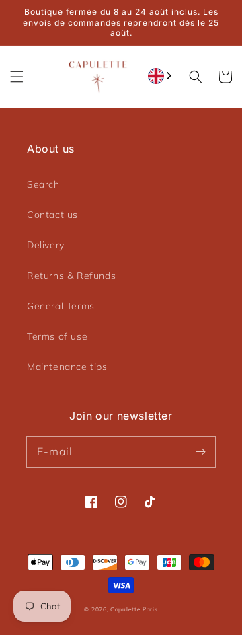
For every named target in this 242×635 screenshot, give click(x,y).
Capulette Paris (134, 609)
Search (43, 184)
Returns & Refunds (71, 276)
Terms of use (57, 336)
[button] (17, 76)
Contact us (52, 215)
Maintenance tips (67, 367)
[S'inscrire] (200, 451)
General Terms (61, 306)
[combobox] (161, 76)
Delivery (46, 245)
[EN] (161, 76)
